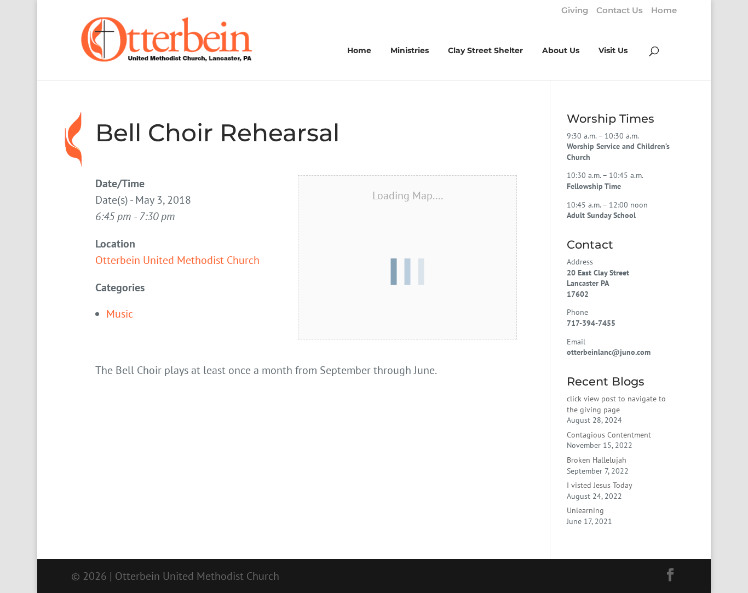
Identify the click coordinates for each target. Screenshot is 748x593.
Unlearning (585, 510)
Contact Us (619, 10)
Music (119, 314)
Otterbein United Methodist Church (177, 260)
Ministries (409, 51)
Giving (574, 10)
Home (664, 10)
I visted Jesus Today (599, 485)
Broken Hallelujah (596, 460)
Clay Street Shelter (485, 51)
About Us (560, 51)
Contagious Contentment (609, 435)
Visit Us (613, 51)
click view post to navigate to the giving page (616, 404)
